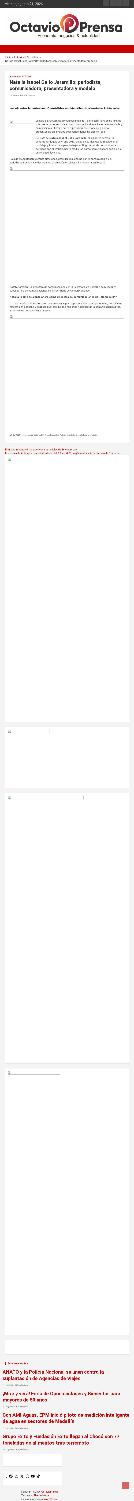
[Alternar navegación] (9, 49)
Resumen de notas (18, 1363)
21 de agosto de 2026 (11, 1385)
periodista (71, 435)
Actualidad (15, 76)
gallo (36, 435)
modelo (56, 435)
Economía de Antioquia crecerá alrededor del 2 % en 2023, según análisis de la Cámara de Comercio (62, 453)
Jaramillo (48, 435)
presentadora (81, 435)
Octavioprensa (49, 1491)
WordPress (50, 1499)
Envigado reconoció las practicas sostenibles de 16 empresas (41, 449)
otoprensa (31, 95)
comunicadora (27, 435)
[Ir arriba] (125, 1485)
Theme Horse (41, 1495)
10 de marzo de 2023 (18, 95)
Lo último (27, 76)
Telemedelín (92, 435)
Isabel (41, 435)
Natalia (63, 435)
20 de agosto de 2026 (11, 1450)
